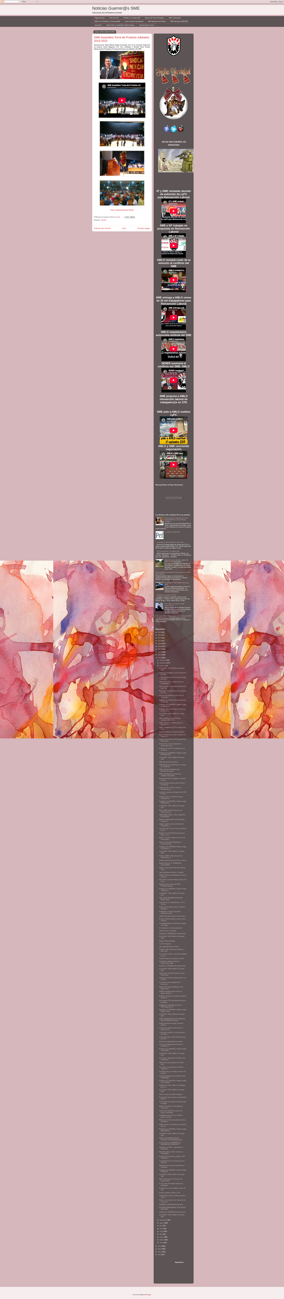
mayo (162, 1231)
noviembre (163, 663)
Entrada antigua (144, 228)
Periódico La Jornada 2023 (131, 18)
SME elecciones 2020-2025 (179, 21)
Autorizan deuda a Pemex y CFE (169, 1193)
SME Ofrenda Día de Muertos (168, 762)
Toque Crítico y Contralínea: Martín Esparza (120, 25)
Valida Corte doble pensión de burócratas (172, 916)
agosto (162, 1223)
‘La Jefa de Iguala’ (165, 944)
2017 (159, 649)
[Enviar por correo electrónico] (125, 217)
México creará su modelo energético (170, 1094)
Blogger (148, 1294)
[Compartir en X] (130, 217)
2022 (159, 635)
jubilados (104, 220)
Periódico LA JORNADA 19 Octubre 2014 (172, 1212)
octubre (162, 666)
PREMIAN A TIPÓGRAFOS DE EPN (171, 1204)
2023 (159, 632)
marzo (162, 1237)
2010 (159, 1254)
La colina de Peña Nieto (172, 532)
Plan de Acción (114, 18)
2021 (159, 638)
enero (162, 1242)
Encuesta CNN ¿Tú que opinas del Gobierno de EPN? (174, 616)
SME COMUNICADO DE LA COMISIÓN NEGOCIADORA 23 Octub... (172, 1019)
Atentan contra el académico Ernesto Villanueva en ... (171, 797)
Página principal (100, 18)
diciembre (163, 660)
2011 (159, 1252)
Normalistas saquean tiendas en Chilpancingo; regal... (169, 962)
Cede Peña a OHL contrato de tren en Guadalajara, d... (171, 682)
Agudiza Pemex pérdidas (167, 941)
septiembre (163, 1220)
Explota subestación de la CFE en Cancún (172, 860)
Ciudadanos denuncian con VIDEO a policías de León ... (171, 1116)
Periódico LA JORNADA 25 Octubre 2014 (172, 966)
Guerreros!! (98, 25)
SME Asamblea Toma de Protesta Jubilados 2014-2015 (170, 719)
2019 (159, 643)
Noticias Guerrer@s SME (116, 8)
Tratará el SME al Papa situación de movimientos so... (170, 856)
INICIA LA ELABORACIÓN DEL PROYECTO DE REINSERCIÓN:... (171, 1139)
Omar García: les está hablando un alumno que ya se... (170, 744)
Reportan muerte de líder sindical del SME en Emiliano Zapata (176, 561)
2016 (159, 652)
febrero (162, 1240)
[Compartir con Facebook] (132, 217)
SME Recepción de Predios (157, 21)
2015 (159, 655)
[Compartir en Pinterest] (134, 217)
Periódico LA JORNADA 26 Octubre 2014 (172, 933)
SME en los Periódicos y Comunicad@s (107, 21)
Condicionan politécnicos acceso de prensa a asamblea (170, 1111)
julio (161, 1226)
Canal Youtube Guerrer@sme (134, 21)
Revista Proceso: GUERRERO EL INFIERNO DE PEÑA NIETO (170, 1143)
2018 (159, 646)
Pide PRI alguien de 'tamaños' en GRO (171, 958)
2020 (159, 641)
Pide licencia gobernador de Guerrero (171, 1041)
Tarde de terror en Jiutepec (167, 931)
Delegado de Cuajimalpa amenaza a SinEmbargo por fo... (170, 1006)
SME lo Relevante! (175, 18)
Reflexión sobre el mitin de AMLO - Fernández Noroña (170, 885)
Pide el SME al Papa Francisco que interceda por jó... (170, 811)
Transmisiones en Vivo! (146, 25)
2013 (159, 1246)
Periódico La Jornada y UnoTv (166, 595)
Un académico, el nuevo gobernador (170, 928)
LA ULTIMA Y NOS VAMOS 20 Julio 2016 (170, 542)
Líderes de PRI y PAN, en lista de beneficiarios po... (170, 788)
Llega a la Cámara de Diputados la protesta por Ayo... (170, 843)
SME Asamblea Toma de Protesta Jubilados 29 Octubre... (170, 775)
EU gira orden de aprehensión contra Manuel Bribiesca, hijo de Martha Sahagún (176, 519)
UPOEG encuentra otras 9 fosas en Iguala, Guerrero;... (170, 992)
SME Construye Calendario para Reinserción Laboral (169, 770)
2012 (159, 1249)
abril (161, 1234)
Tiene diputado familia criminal (169, 946)
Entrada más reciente (102, 228)
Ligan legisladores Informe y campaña (171, 872)
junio (161, 1228)
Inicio (124, 228)
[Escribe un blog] (127, 217)
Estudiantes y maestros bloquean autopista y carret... (170, 912)
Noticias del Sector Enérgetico (154, 18)
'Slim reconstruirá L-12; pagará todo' (168, 551)
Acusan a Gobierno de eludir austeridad (171, 732)
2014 (159, 658)
